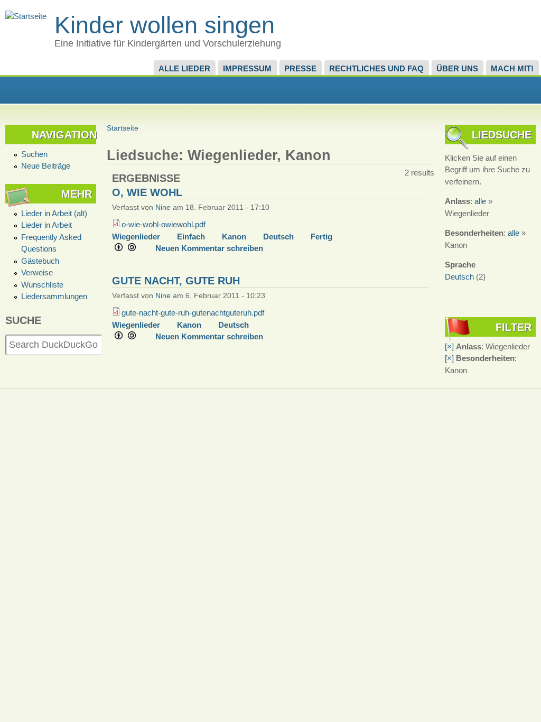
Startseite (122, 128)
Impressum (247, 68)
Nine (163, 207)
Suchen (34, 154)
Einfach (191, 236)
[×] (449, 346)
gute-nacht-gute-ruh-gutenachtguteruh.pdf (193, 312)
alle (480, 201)
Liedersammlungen (54, 296)
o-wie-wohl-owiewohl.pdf (164, 224)
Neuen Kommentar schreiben (209, 248)
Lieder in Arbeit (46, 224)
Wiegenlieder (136, 236)
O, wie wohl (147, 192)
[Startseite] (25, 16)
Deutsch (278, 236)
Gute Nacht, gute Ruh (176, 280)
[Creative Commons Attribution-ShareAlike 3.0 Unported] (129, 248)
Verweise (37, 272)
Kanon (234, 236)
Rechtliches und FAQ (376, 68)
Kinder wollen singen (164, 25)
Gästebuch (40, 260)
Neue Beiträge (45, 165)
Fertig (321, 236)
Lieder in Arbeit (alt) (54, 213)
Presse (300, 68)
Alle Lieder (184, 68)
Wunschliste (42, 284)
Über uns (457, 68)
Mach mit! (512, 68)
